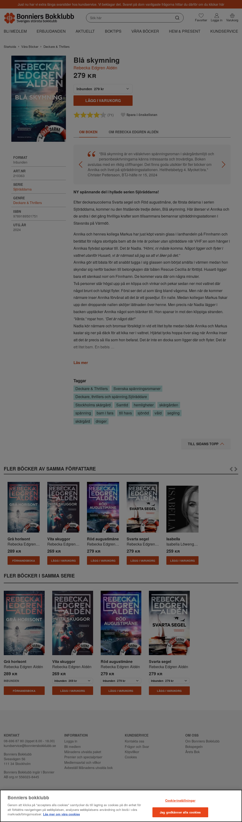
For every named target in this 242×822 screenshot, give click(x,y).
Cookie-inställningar (180, 800)
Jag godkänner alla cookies (180, 812)
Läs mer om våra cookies (61, 814)
